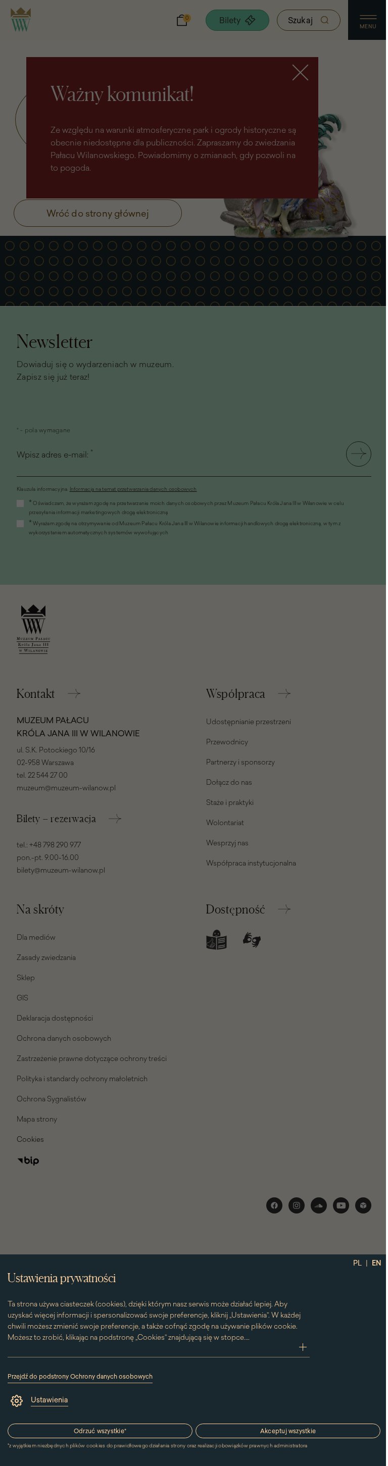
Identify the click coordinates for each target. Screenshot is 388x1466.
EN (376, 1263)
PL (357, 1263)
